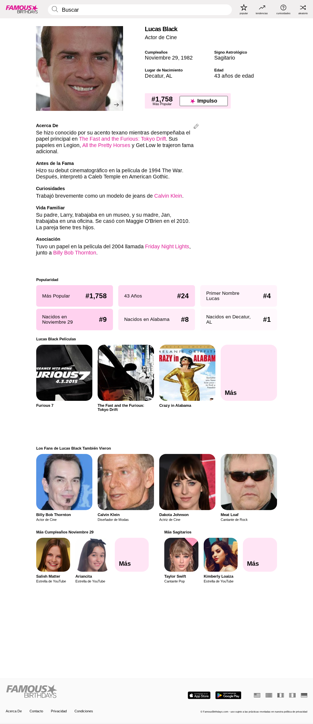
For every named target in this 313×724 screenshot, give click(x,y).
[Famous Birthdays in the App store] (199, 695)
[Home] (80, 691)
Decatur (154, 76)
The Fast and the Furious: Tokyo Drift (122, 139)
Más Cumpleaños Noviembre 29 (64, 532)
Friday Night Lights (167, 246)
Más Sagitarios (177, 532)
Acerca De (14, 711)
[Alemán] (304, 695)
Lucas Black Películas (56, 339)
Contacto (36, 711)
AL (169, 76)
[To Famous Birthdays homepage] (22, 9)
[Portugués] (269, 695)
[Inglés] (257, 695)
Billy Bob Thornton (74, 253)
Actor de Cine (161, 37)
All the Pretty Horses (106, 145)
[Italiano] (292, 695)
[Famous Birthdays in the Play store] (228, 695)
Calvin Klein (168, 196)
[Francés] (280, 695)
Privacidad (59, 711)
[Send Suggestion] (196, 127)
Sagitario (224, 58)
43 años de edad (234, 76)
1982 (187, 58)
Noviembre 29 (161, 58)
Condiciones (83, 711)
